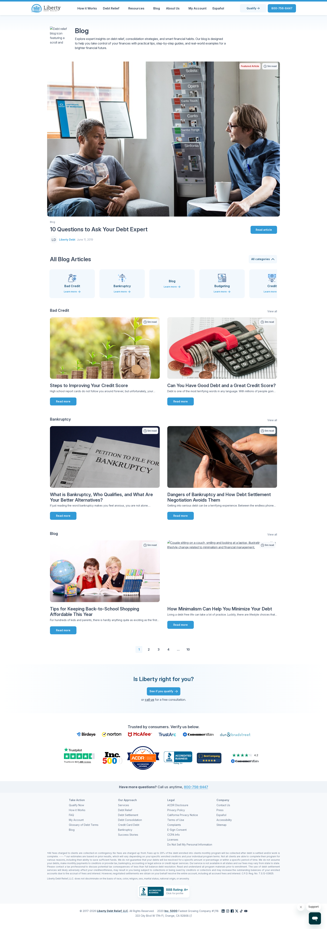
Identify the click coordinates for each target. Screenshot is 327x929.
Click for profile (174, 893)
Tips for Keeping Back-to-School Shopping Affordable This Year (94, 611)
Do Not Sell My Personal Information (189, 844)
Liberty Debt (67, 239)
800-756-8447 (281, 8)
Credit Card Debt (128, 824)
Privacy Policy (176, 810)
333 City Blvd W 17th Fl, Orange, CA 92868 (162, 915)
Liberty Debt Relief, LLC (112, 911)
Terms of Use (175, 819)
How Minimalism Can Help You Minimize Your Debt (219, 609)
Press (219, 810)
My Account (197, 8)
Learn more (70, 291)
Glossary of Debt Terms (83, 824)
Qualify (251, 8)
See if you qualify (161, 691)
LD (54, 240)
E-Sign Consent (177, 829)
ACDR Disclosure (177, 805)
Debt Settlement (128, 815)
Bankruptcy (125, 829)
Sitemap (221, 824)
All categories (260, 259)
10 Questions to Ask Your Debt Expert (99, 229)
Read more (63, 401)
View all (272, 311)
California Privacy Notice (182, 815)
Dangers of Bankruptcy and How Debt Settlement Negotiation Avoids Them (219, 497)
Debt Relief (111, 8)
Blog (156, 8)
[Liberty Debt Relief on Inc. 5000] (112, 758)
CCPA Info (173, 834)
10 (188, 649)
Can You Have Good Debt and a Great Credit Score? (221, 385)
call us (149, 699)
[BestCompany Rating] (209, 758)
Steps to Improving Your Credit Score (89, 385)
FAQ (71, 815)
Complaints (174, 824)
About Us (173, 8)
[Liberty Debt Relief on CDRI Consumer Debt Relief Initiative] (143, 758)
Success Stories (128, 834)
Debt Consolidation (130, 819)
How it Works (87, 8)
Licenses (172, 839)
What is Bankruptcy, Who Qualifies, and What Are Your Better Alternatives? (101, 497)
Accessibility (224, 819)
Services (123, 805)
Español (218, 8)
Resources (136, 8)
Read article (264, 229)
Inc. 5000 (171, 911)
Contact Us (223, 805)
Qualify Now (76, 805)
